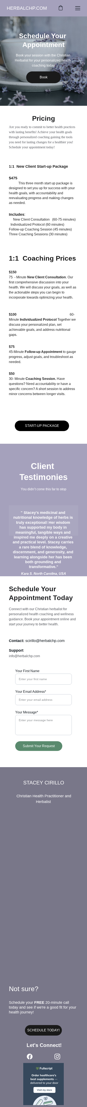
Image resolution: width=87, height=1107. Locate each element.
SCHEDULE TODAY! (43, 1030)
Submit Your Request (39, 746)
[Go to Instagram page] (57, 1056)
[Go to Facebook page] (30, 1056)
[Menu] (77, 8)
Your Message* (26, 712)
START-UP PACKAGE (42, 426)
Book (44, 77)
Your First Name (27, 671)
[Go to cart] (60, 8)
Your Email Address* (30, 691)
